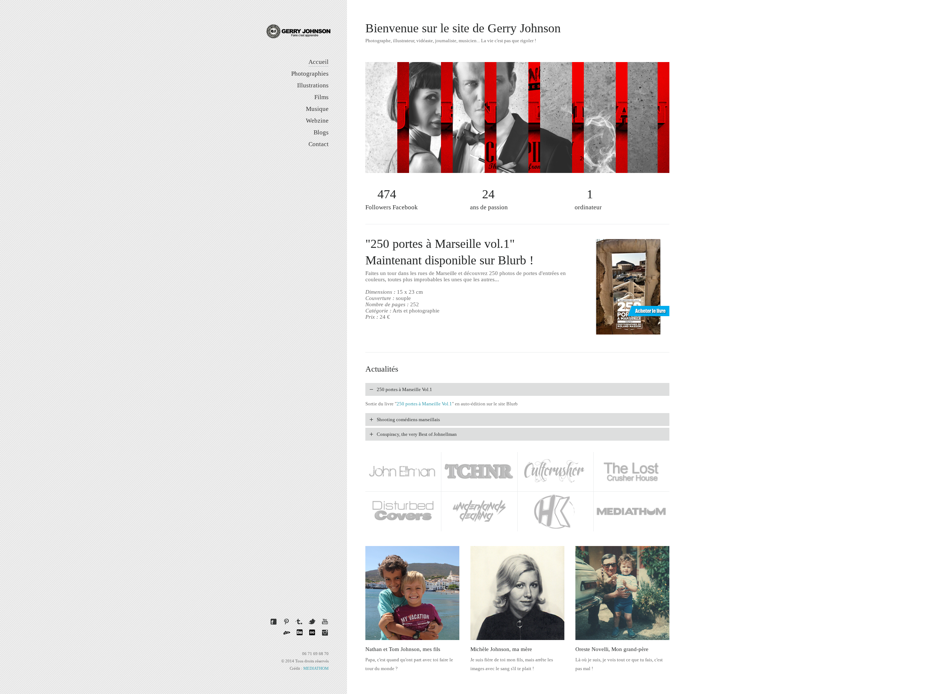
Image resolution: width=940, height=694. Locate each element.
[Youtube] (325, 621)
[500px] (312, 632)
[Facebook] (273, 621)
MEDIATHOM (316, 668)
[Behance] (299, 632)
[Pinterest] (286, 621)
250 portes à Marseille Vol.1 (424, 403)
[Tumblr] (299, 621)
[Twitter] (312, 621)
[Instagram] (325, 632)
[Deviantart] (286, 632)
